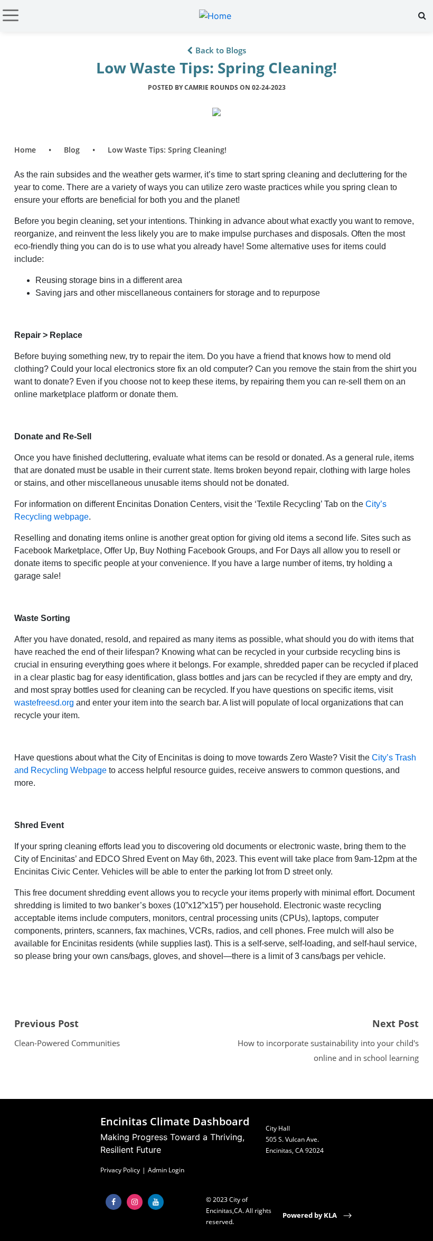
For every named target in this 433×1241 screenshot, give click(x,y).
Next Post (395, 1023)
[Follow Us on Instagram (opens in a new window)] (135, 1202)
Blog (72, 150)
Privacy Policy (120, 1169)
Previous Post (46, 1023)
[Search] (422, 15)
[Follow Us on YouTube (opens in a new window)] (156, 1202)
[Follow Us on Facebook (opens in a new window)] (113, 1202)
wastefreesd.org (44, 702)
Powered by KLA (310, 1215)
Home (25, 150)
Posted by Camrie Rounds (217, 87)
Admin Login (166, 1169)
